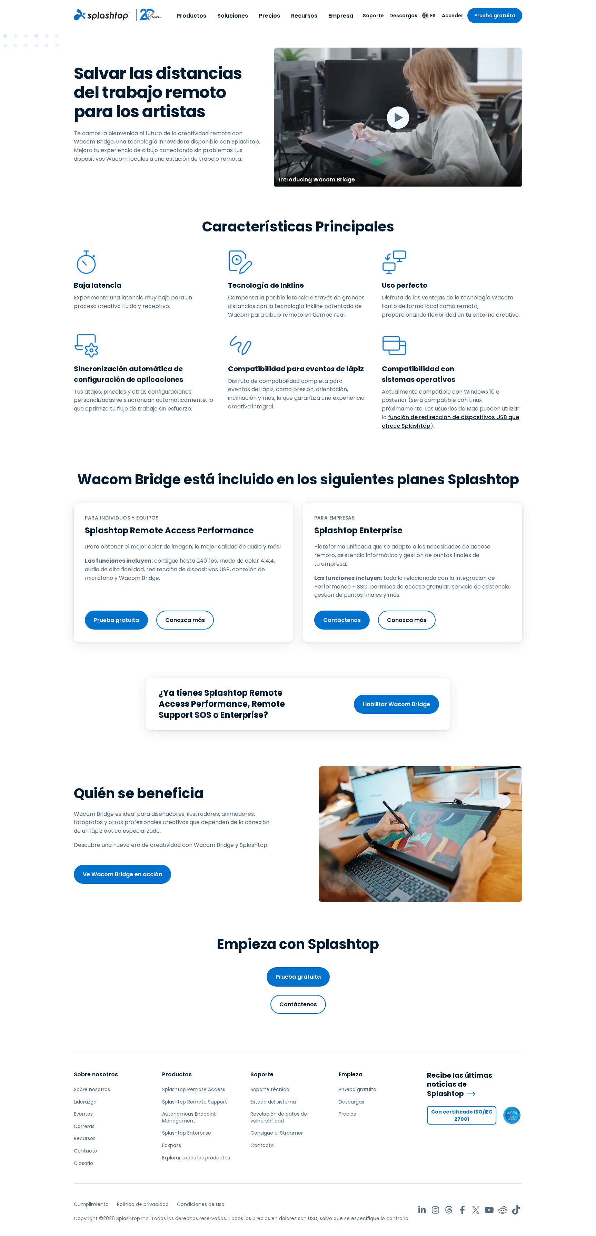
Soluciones (232, 16)
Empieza (350, 1074)
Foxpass (171, 1145)
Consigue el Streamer (276, 1132)
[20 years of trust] (146, 14)
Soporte (373, 15)
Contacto (85, 1150)
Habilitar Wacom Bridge (396, 704)
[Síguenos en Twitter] (476, 1210)
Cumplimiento (91, 1204)
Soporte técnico (269, 1089)
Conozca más (185, 620)
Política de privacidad (143, 1204)
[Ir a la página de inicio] (102, 14)
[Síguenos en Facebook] (462, 1210)
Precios (269, 16)
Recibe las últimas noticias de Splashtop (459, 1084)
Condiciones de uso (201, 1204)
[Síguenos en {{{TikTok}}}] (516, 1210)
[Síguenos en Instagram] (435, 1210)
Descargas (403, 15)
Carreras (84, 1126)
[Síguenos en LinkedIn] (422, 1210)
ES (433, 15)
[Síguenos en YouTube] (489, 1210)
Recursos (304, 16)
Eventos (83, 1113)
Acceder (452, 15)
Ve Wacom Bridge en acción (122, 874)
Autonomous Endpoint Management (189, 1117)
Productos (191, 16)
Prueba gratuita (494, 15)
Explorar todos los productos (196, 1157)
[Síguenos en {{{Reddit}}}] (503, 1210)
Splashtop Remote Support (194, 1101)
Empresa (340, 16)
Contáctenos (342, 620)
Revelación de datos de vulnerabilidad (278, 1117)
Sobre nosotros (96, 1074)
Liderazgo (85, 1101)
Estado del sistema (273, 1101)
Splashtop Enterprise (186, 1132)
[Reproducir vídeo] (398, 117)
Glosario (83, 1163)
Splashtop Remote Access (193, 1089)
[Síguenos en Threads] (449, 1210)
